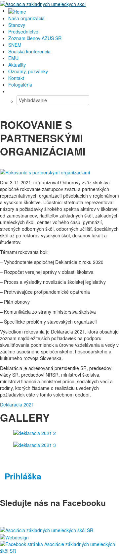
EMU (13, 58)
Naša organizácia (26, 18)
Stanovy (16, 25)
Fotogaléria (20, 84)
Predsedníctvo (23, 31)
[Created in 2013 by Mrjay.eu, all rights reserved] (14, 536)
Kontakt (16, 78)
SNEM (14, 44)
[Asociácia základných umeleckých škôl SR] (46, 529)
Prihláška (23, 476)
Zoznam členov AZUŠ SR (34, 38)
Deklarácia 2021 (17, 404)
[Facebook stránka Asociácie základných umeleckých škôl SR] (59, 546)
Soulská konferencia (29, 51)
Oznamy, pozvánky (28, 71)
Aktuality (17, 64)
